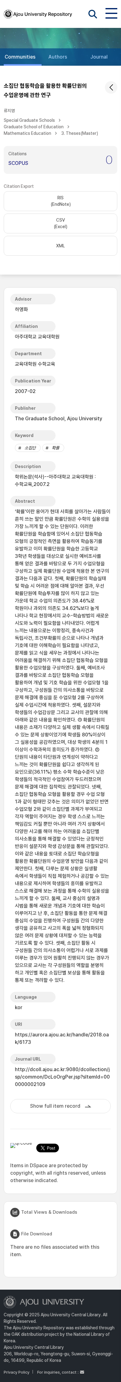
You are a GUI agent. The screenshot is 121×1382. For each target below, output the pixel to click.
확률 (55, 447)
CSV (60, 223)
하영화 (21, 309)
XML (60, 245)
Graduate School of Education (34, 126)
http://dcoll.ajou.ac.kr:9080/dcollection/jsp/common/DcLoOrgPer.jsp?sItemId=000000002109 (62, 1076)
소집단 (30, 447)
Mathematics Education (27, 133)
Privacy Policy (16, 1372)
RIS (61, 201)
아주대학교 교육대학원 (37, 337)
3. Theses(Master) (79, 133)
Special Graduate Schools (29, 120)
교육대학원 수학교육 (35, 364)
